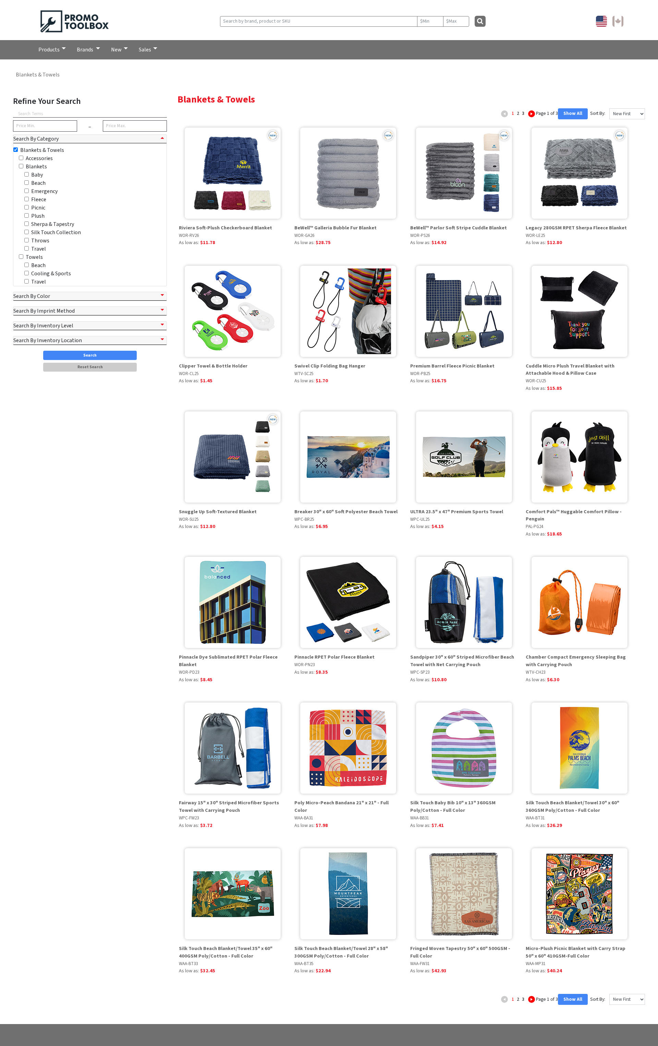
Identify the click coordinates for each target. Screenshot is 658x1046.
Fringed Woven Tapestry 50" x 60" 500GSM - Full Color (460, 952)
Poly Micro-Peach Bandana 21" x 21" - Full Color (341, 806)
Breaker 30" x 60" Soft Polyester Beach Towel (346, 511)
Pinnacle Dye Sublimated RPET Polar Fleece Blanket (228, 660)
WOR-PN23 (304, 665)
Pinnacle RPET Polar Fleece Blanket (334, 657)
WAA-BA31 (303, 818)
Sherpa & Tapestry (52, 224)
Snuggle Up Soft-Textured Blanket (218, 511)
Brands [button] (85, 49)
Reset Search (90, 367)
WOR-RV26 (189, 235)
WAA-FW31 (419, 964)
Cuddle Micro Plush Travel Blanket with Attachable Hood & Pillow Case (570, 369)
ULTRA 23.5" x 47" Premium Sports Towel (456, 511)
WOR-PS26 (420, 235)
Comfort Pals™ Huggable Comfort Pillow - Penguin (574, 515)
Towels (34, 257)
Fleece (38, 199)
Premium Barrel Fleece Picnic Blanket (452, 366)
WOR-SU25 (188, 519)
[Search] (480, 21)
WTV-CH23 (535, 672)
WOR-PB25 (420, 374)
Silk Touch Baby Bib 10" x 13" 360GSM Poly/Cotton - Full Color (453, 806)
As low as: (197, 242)
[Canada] (617, 21)
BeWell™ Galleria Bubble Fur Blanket (335, 227)
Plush (38, 216)
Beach (38, 183)
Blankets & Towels (38, 75)
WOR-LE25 (535, 235)
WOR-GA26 (304, 235)
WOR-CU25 (536, 381)
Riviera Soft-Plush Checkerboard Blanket (225, 227)
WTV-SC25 (303, 374)
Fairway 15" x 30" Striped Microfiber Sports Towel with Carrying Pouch (229, 806)
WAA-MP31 (535, 964)
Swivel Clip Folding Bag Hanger (329, 366)
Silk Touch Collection (56, 232)
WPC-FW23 (189, 818)
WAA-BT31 (535, 818)
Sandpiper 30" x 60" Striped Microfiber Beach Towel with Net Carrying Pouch (462, 660)
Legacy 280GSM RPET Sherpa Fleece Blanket (576, 227)
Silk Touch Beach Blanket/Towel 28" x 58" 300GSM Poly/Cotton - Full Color (341, 952)
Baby (37, 175)
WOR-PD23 (189, 672)
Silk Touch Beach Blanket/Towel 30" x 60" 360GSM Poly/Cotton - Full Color (572, 806)
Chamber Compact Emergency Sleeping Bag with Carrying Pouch (576, 660)
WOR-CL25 (188, 374)
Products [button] (49, 49)
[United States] (601, 21)
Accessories (39, 158)
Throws (40, 240)
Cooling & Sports (51, 273)
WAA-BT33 (188, 964)
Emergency (44, 191)
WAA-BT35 (303, 964)
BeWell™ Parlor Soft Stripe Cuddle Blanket (458, 227)
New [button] (116, 49)
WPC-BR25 (304, 519)
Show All (572, 113)
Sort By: (597, 113)
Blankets (36, 166)
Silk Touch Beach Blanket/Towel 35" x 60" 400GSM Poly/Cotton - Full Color (225, 952)
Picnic (38, 208)
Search (90, 355)
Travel (38, 249)
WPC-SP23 (419, 672)
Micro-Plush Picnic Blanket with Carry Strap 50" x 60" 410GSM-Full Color (575, 952)
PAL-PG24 (534, 527)
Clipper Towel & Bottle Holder (213, 366)
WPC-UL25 (419, 519)
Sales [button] (145, 49)
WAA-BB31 (419, 818)
